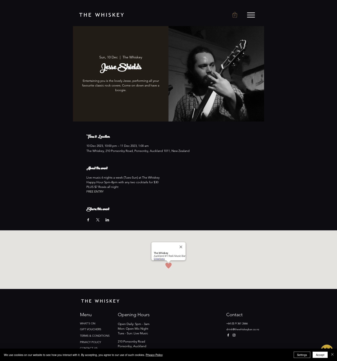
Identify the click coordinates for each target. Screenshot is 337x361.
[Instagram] (234, 335)
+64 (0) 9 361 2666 (237, 323)
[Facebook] (228, 335)
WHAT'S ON (87, 323)
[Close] (332, 355)
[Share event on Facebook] (88, 219)
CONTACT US (89, 348)
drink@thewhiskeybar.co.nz (242, 329)
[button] (234, 15)
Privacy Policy (154, 355)
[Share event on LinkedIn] (107, 219)
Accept (320, 355)
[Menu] (251, 15)
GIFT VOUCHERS (90, 329)
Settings (302, 355)
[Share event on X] (98, 219)
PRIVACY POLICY (90, 342)
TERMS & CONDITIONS (95, 335)
